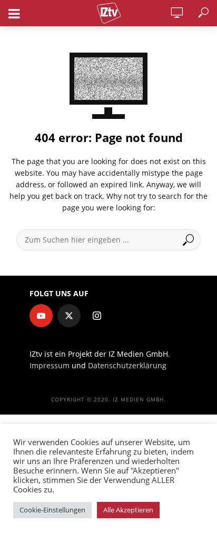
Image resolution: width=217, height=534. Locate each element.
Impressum (49, 365)
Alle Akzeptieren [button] (128, 510)
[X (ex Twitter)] (69, 315)
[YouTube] (41, 315)
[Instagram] (96, 315)
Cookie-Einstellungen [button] (52, 510)
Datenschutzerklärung (127, 365)
